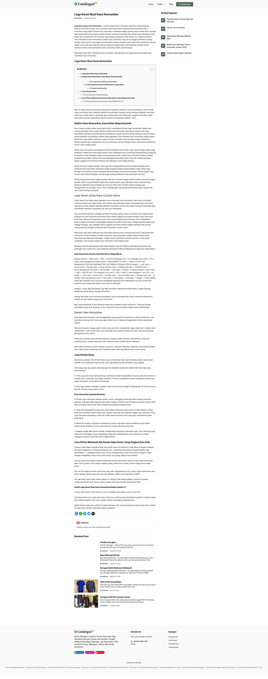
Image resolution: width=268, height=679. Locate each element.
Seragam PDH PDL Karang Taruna (115, 597)
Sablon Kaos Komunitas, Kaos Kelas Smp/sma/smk (102, 77)
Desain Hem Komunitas (100, 88)
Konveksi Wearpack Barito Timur (250, 667)
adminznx (79, 18)
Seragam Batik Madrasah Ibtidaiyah (116, 568)
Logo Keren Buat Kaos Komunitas (95, 74)
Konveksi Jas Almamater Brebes (94, 667)
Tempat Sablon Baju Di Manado (179, 53)
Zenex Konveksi (104, 636)
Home (150, 4)
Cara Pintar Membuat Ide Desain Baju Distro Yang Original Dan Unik (108, 98)
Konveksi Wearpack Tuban (170, 667)
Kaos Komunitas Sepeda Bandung (96, 95)
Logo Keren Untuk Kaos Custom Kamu (105, 81)
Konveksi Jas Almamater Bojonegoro (144, 667)
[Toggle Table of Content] (150, 69)
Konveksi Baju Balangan (15, 667)
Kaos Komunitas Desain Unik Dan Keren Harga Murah (106, 84)
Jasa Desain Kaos (89, 91)
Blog (171, 4)
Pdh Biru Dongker (108, 542)
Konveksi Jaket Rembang (36, 667)
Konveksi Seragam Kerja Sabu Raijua (220, 667)
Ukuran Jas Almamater (176, 28)
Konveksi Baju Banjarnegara (194, 667)
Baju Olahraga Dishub (110, 555)
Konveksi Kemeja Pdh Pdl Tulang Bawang (64, 667)
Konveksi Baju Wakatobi (118, 667)
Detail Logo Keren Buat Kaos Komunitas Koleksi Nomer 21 (104, 101)
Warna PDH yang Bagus (110, 582)
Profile (159, 4)
